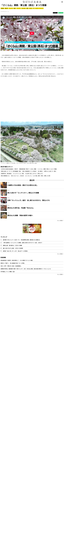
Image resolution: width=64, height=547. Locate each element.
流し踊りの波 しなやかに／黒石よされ (34, 173)
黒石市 (6, 8)
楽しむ (30, 8)
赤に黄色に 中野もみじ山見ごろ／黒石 (47, 171)
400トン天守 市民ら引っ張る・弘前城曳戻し (11, 266)
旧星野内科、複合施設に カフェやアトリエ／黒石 (12, 173)
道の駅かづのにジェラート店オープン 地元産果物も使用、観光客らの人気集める (21, 240)
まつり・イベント (39, 8)
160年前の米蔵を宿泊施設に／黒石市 (9, 169)
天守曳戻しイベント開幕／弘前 (8, 271)
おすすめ (24, 8)
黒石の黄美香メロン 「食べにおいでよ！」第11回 (12, 175)
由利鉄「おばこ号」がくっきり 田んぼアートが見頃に (15, 251)
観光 (15, 8)
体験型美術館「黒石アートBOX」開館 (27, 169)
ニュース (11, 8)
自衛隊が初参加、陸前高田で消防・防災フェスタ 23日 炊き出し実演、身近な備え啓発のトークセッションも (26, 269)
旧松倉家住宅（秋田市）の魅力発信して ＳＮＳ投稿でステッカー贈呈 (17, 260)
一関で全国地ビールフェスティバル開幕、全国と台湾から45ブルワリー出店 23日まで (22, 242)
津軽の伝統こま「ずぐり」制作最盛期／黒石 (11, 171)
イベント (19, 8)
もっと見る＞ (60, 220)
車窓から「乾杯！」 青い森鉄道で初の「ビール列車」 (13, 263)
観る (27, 8)
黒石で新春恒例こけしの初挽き (29, 171)
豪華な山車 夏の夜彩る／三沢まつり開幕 (12, 245)
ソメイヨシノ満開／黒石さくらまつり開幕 (47, 169)
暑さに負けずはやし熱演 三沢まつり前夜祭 (13, 248)
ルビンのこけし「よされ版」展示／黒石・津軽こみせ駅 (37, 175)
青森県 (2, 8)
